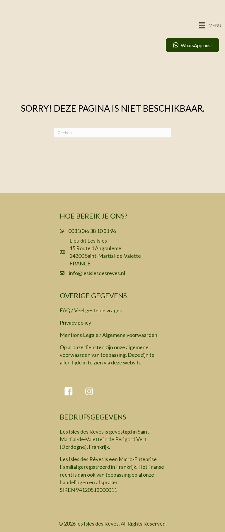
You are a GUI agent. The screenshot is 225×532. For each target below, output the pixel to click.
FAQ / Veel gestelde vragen (91, 310)
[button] (68, 391)
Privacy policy (75, 322)
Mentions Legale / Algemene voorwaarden (108, 335)
